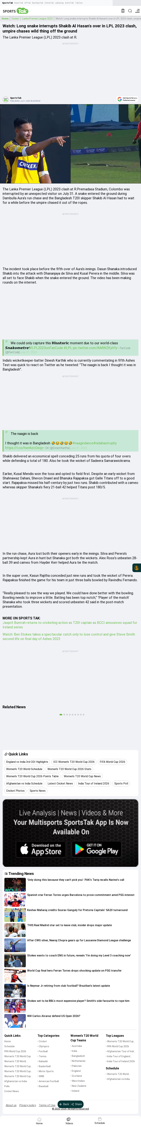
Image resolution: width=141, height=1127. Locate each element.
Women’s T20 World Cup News (17, 1076)
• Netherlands (77, 1061)
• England (75, 1071)
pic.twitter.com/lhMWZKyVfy (95, 348)
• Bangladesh (77, 1056)
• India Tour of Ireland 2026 (120, 1061)
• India (73, 1051)
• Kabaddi (42, 1061)
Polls (7, 1086)
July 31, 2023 (29, 352)
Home (5, 18)
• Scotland (76, 1076)
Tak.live (78, 3)
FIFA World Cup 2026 (15, 1051)
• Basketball (44, 1066)
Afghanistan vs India (15, 1081)
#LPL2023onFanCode (46, 348)
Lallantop (59, 3)
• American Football (48, 1081)
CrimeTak (49, 3)
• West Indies (77, 1081)
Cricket (15, 18)
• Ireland (74, 1091)
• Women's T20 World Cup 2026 (120, 1041)
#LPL (68, 348)
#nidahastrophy (105, 443)
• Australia (76, 1046)
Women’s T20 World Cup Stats (17, 1066)
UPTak (27, 3)
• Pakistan (76, 1066)
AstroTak (69, 3)
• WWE (40, 1076)
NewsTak (18, 3)
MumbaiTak (37, 3)
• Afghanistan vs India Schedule (118, 1079)
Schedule (9, 1046)
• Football (42, 1051)
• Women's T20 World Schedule (117, 1074)
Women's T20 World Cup (17, 1056)
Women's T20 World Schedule (15, 1061)
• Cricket (42, 1041)
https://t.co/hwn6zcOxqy (24, 448)
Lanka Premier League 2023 (37, 18)
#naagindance (83, 443)
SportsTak (7, 3)
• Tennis (41, 1056)
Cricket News (11, 1091)
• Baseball (42, 1086)
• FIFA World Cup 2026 (117, 1046)
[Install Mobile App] (123, 11)
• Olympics (43, 1046)
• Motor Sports (45, 1071)
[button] (15, 885)
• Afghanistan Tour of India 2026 (120, 1051)
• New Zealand (78, 1086)
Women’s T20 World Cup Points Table (17, 1071)
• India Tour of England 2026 (118, 1056)
